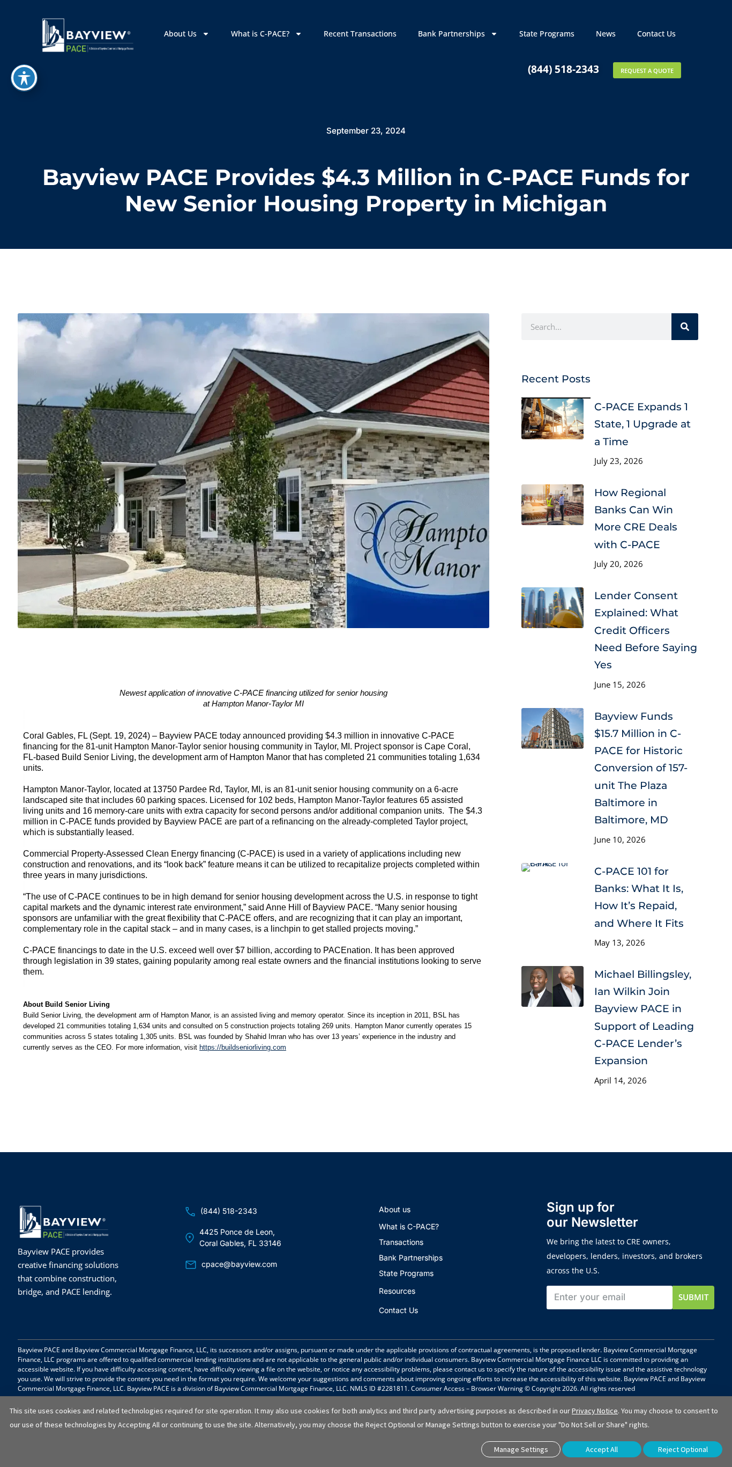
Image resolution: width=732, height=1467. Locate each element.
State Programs (546, 33)
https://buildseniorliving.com (242, 1047)
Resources (397, 1290)
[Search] (684, 326)
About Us (180, 33)
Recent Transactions (360, 33)
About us (394, 1209)
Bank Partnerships (451, 33)
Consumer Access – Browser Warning (467, 1388)
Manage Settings (521, 1449)
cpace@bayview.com (239, 1264)
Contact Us (656, 33)
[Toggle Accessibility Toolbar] (24, 78)
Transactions (401, 1242)
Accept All (602, 1449)
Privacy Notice (595, 1411)
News (606, 33)
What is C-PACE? (260, 33)
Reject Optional (683, 1449)
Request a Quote (647, 71)
